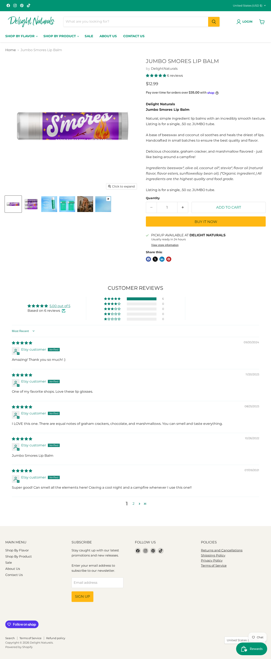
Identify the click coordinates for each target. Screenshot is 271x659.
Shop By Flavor (20, 36)
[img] (22, 343)
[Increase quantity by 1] (182, 207)
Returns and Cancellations (221, 550)
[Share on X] (155, 259)
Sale (89, 36)
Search (10, 638)
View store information (164, 245)
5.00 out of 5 (60, 306)
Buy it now (206, 222)
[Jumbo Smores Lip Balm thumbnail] (13, 204)
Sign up (82, 596)
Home (10, 50)
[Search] (214, 22)
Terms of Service (214, 565)
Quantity (153, 198)
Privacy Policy (212, 560)
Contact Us (134, 36)
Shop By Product (60, 36)
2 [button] (133, 504)
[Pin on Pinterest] (168, 259)
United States (247, 5)
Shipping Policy (213, 555)
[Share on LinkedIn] (162, 259)
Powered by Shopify (19, 647)
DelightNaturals (164, 69)
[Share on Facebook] (148, 259)
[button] (156, 76)
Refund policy (55, 638)
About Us (108, 36)
